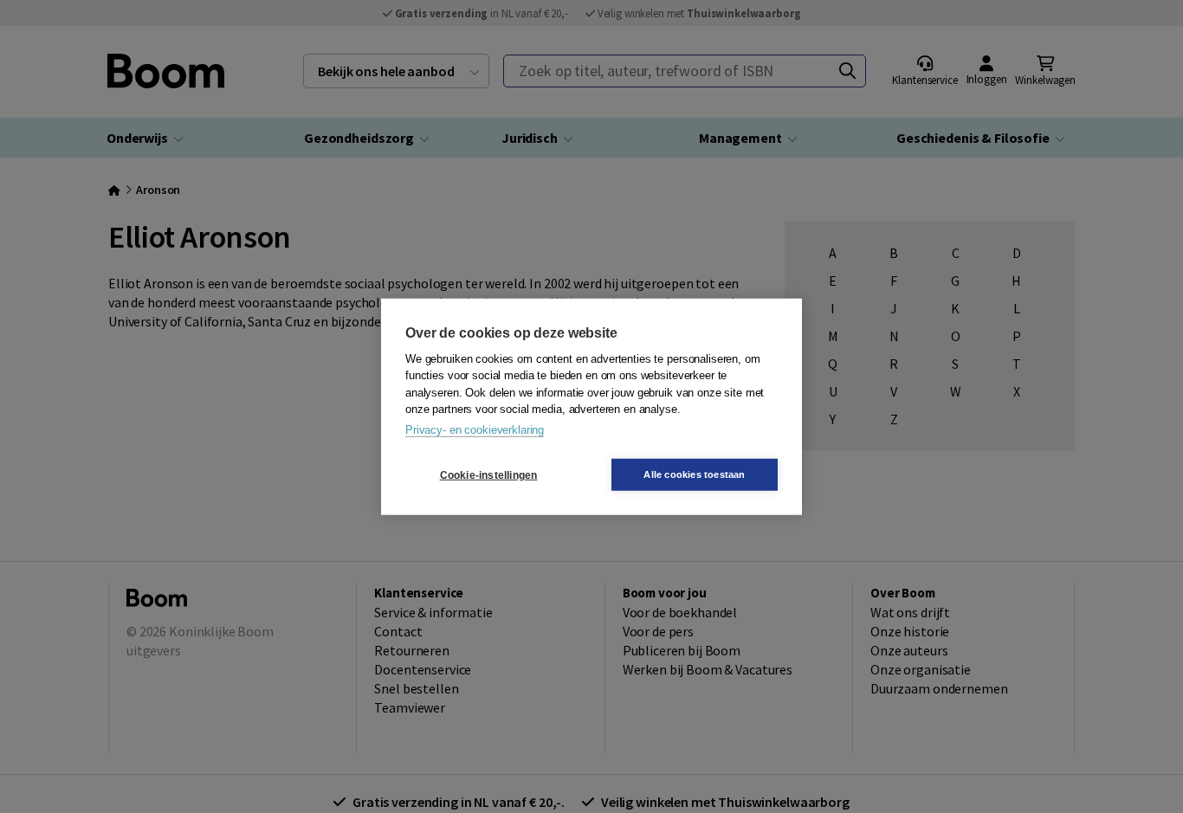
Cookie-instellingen (489, 474)
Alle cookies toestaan (694, 474)
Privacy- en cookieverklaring (474, 429)
